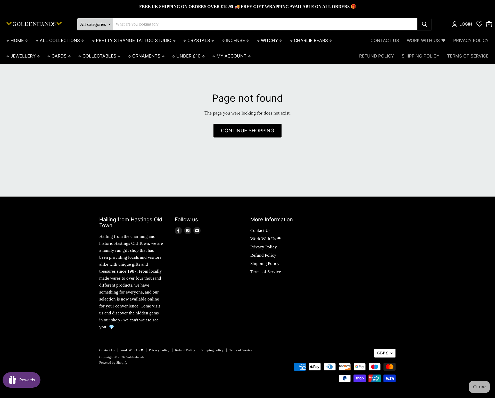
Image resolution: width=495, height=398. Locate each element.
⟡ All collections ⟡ (60, 40)
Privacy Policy (471, 40)
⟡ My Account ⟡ (231, 56)
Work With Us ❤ (426, 40)
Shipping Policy (420, 56)
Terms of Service (468, 56)
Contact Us (384, 40)
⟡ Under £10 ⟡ (188, 56)
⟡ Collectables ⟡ (99, 56)
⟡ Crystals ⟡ (198, 40)
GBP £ (382, 353)
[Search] (424, 24)
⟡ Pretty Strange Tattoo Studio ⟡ (134, 40)
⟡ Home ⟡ (17, 40)
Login (465, 24)
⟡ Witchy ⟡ (269, 40)
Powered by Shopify (113, 362)
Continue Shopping (247, 130)
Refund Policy (376, 56)
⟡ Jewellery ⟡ (23, 56)
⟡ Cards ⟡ (59, 56)
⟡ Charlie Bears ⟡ (311, 40)
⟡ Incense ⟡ (235, 40)
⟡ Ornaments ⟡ (146, 56)
